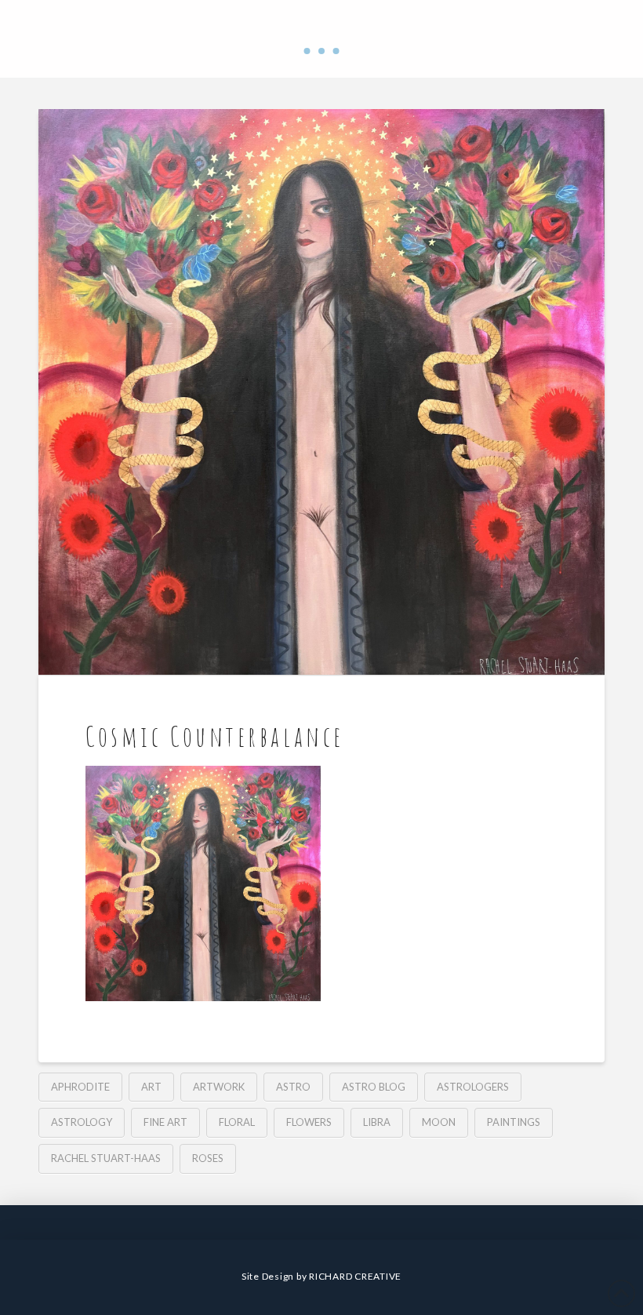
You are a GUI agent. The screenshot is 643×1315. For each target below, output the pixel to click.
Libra (377, 1122)
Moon (439, 1122)
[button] (321, 51)
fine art (165, 1122)
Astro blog (373, 1086)
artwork (219, 1086)
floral (237, 1122)
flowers (309, 1122)
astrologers (473, 1086)
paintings (513, 1122)
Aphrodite (80, 1086)
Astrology (81, 1122)
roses (207, 1158)
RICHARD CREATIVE (355, 1276)
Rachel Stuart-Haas (106, 1158)
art (151, 1086)
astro (293, 1086)
